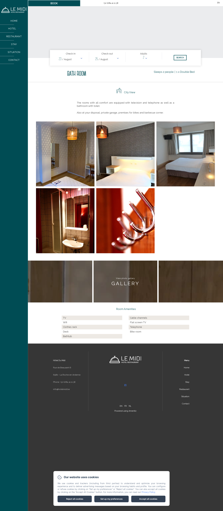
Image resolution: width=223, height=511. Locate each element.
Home (14, 20)
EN (121, 406)
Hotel (186, 375)
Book (54, 3)
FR (125, 406)
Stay (14, 44)
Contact (14, 60)
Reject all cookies (74, 499)
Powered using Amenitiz (125, 411)
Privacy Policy (148, 492)
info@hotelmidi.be (91, 3)
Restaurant (14, 36)
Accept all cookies (148, 499)
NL (130, 406)
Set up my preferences (111, 499)
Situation (14, 52)
